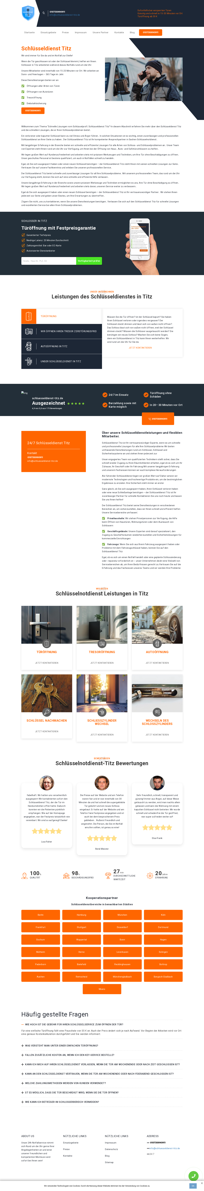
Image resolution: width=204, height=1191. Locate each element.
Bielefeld (81, 964)
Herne (82, 952)
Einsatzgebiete (48, 32)
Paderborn (40, 964)
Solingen (163, 952)
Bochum (40, 939)
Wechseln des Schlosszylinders (157, 722)
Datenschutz (111, 1149)
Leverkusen (122, 952)
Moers (102, 989)
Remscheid (81, 977)
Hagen (163, 939)
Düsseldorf (122, 927)
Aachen (41, 977)
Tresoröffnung (102, 652)
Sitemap (109, 1162)
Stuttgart (81, 927)
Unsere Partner (101, 32)
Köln (163, 915)
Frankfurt (40, 927)
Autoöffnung (157, 652)
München (122, 915)
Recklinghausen (122, 964)
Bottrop (163, 964)
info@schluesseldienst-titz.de (65, 15)
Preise (65, 32)
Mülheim (40, 952)
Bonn (122, 939)
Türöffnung (47, 652)
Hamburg (81, 915)
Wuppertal (81, 939)
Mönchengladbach (122, 977)
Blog (132, 32)
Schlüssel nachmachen (47, 720)
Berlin (41, 915)
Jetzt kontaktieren (140, 348)
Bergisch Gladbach (163, 977)
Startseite (29, 32)
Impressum (81, 32)
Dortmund (163, 927)
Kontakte (119, 32)
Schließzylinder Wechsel (102, 722)
